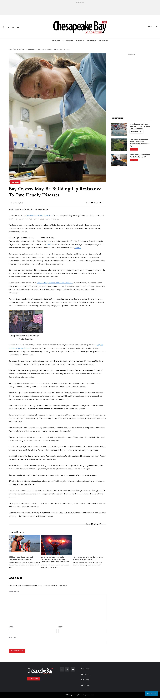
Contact (150, 26)
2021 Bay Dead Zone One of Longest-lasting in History (21, 558)
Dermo (78, 248)
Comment (14, 592)
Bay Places (91, 41)
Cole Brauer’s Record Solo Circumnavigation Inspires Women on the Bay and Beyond (55, 559)
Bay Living (80, 41)
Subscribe (34, 678)
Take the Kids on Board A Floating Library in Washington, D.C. (88, 558)
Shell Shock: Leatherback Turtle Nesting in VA (140, 156)
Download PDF (151, 694)
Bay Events (103, 41)
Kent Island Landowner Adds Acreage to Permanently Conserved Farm (140, 142)
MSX (49, 244)
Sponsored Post (136, 131)
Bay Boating (67, 41)
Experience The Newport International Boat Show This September (140, 126)
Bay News (56, 41)
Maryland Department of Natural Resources (55, 283)
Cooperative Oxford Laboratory (39, 215)
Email (60, 627)
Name (11, 627)
